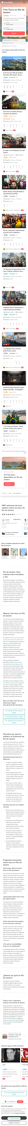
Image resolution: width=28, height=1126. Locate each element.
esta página (17, 985)
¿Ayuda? (20, 1101)
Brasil (10, 493)
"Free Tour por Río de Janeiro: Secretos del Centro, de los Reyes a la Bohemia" (13, 639)
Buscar (14, 33)
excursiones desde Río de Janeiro (11, 1020)
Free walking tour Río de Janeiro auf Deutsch (14, 722)
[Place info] (24, 15)
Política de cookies (20, 1113)
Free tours (4, 493)
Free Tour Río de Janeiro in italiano (14, 717)
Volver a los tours (14, 1118)
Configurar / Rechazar (14, 1123)
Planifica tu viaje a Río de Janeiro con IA (14, 1035)
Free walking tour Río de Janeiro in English (14, 712)
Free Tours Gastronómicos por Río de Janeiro (14, 1093)
